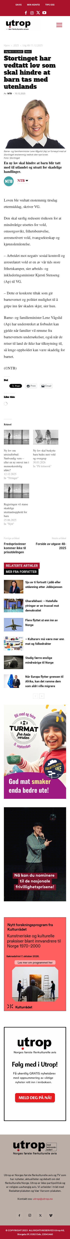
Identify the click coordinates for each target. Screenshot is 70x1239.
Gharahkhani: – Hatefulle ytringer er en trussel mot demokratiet (42, 605)
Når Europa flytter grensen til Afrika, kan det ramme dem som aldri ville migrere (44, 681)
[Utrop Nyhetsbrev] (35, 1120)
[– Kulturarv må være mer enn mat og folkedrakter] (13, 643)
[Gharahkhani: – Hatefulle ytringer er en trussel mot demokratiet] (13, 605)
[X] (40, 1216)
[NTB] (11, 181)
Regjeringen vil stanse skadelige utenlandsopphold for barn (16, 510)
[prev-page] (35, 696)
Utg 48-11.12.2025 (33, 45)
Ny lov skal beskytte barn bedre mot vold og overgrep (44, 454)
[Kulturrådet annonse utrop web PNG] (35, 1010)
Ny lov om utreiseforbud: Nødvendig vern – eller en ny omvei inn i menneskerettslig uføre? (16, 460)
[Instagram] (30, 1215)
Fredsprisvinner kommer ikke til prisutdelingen (15, 548)
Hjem (7, 45)
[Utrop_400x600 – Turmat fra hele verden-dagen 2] (35, 797)
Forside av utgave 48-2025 (51, 546)
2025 (16, 45)
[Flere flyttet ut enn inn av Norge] (13, 624)
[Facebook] (19, 1216)
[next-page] (41, 696)
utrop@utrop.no (43, 1198)
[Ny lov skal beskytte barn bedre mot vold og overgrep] (45, 437)
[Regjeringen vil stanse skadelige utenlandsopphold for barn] (16, 491)
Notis (28, 51)
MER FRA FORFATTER (21, 572)
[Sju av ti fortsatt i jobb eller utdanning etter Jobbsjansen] (13, 586)
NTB (9, 93)
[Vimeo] (51, 1216)
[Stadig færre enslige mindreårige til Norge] (13, 662)
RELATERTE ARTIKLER (22, 566)
